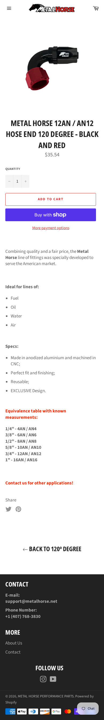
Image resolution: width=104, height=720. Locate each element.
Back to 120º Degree (54, 548)
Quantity (12, 169)
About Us (13, 643)
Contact (13, 652)
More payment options (50, 228)
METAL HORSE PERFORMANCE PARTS (46, 696)
